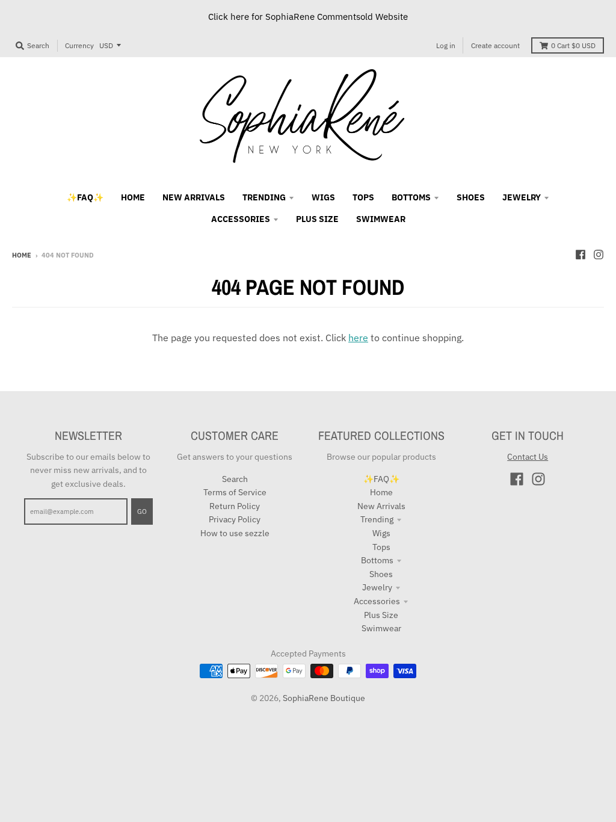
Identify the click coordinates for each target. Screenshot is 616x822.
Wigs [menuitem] (323, 197)
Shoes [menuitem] (471, 197)
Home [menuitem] (133, 197)
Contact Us (527, 456)
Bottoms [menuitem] (411, 197)
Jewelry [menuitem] (521, 197)
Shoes (381, 574)
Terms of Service (234, 492)
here (358, 338)
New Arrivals (381, 506)
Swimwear (381, 628)
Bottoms (377, 560)
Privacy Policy (234, 519)
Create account (495, 45)
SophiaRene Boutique (324, 698)
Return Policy (234, 506)
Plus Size (381, 615)
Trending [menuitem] (264, 197)
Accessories (377, 601)
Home (21, 255)
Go (142, 511)
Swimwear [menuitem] (380, 219)
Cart (573, 45)
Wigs (381, 533)
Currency (79, 45)
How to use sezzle (235, 533)
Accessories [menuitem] (240, 219)
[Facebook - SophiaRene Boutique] (580, 254)
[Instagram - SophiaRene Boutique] (598, 254)
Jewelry (377, 587)
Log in (445, 45)
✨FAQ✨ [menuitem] (85, 197)
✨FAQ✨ (381, 479)
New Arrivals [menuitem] (193, 197)
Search (235, 479)
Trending (376, 519)
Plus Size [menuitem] (317, 219)
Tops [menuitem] (363, 197)
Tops (381, 547)
